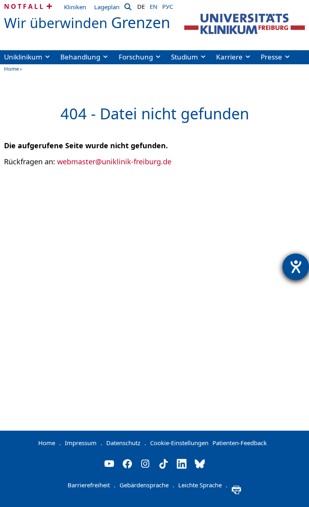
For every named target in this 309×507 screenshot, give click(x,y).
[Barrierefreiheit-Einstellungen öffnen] (295, 267)
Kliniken (75, 7)
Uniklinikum (23, 56)
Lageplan (106, 7)
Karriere (229, 56)
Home (11, 68)
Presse (271, 56)
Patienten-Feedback (239, 443)
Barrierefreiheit (91, 485)
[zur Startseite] (244, 24)
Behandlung (80, 56)
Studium (184, 56)
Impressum (83, 443)
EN (153, 5)
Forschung (136, 56)
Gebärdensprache (146, 485)
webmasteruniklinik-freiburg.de (114, 161)
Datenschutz (126, 443)
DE (141, 5)
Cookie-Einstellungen (179, 443)
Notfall (24, 6)
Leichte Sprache (202, 485)
